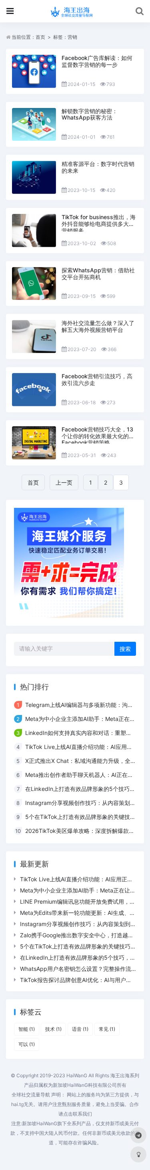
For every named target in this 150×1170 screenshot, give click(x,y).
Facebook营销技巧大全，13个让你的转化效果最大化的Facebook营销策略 (97, 436)
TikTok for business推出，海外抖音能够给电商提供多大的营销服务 (99, 224)
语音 (80, 1029)
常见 (107, 1029)
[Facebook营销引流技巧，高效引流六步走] (34, 389)
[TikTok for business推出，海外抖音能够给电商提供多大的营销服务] (34, 230)
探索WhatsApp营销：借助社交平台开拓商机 (98, 273)
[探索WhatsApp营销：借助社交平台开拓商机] (34, 283)
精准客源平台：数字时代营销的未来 (98, 167)
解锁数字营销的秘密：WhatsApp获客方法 (90, 114)
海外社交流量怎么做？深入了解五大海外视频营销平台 (98, 326)
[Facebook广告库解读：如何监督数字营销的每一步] (34, 71)
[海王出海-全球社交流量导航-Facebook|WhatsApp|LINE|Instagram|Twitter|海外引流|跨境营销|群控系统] (75, 11)
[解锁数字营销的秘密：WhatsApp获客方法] (34, 124)
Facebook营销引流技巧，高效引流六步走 (97, 379)
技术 (53, 1029)
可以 (26, 1044)
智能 (26, 1029)
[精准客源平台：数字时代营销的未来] (34, 177)
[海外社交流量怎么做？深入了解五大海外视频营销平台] (34, 336)
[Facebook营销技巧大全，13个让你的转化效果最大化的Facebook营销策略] (34, 442)
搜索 (125, 648)
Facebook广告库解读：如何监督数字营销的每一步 (97, 61)
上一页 (64, 482)
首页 (40, 37)
